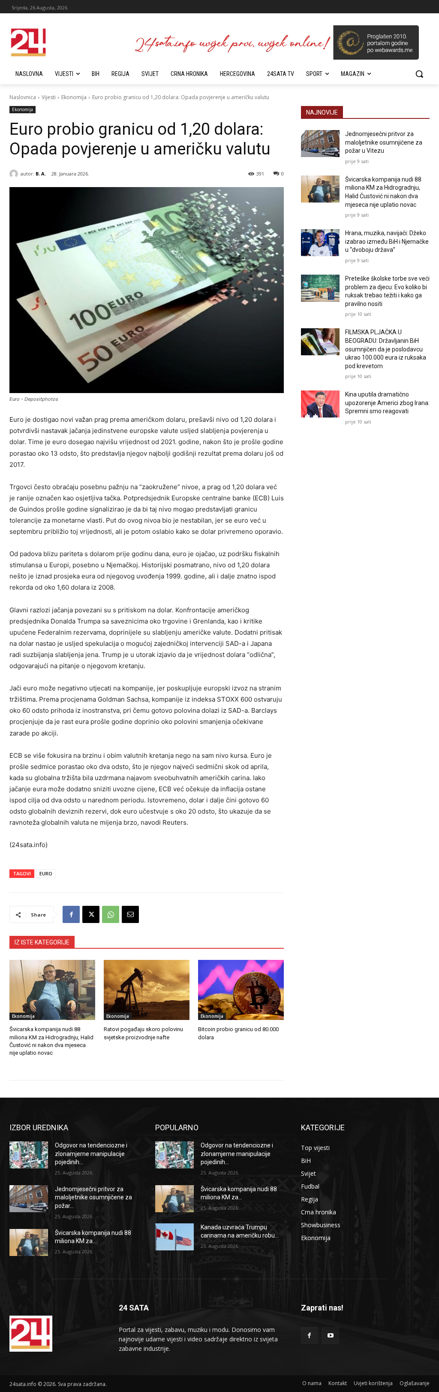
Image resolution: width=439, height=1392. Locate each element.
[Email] (130, 914)
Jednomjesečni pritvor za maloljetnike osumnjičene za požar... (93, 1197)
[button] (419, 74)
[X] (90, 914)
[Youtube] (330, 1335)
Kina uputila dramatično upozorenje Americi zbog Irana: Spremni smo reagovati (387, 403)
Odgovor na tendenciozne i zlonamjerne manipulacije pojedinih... (91, 1153)
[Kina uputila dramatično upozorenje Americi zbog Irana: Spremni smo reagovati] (320, 404)
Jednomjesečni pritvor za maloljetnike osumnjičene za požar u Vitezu (383, 142)
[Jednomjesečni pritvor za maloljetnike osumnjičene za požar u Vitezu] (320, 143)
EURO (45, 873)
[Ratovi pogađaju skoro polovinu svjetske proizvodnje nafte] (146, 990)
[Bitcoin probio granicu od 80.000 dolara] (241, 990)
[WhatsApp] (110, 914)
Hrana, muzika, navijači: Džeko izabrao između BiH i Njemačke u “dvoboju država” (387, 241)
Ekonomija (74, 97)
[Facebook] (71, 914)
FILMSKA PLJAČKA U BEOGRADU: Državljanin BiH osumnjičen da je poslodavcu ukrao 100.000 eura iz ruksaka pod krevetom (385, 349)
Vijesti (49, 97)
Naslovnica (22, 97)
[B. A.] (15, 173)
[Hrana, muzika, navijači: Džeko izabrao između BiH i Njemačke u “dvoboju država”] (320, 242)
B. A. (41, 173)
